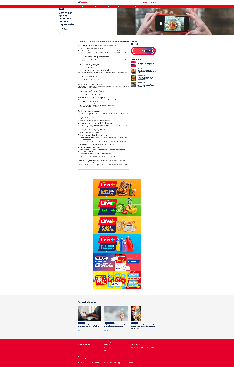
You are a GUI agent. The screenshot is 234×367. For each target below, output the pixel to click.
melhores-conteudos (141, 61)
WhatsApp (109, 45)
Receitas (138, 68)
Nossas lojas (106, 345)
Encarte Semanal (107, 347)
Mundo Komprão (108, 342)
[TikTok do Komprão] (82, 358)
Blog (105, 350)
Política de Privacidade (136, 342)
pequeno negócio (115, 113)
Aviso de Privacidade (135, 344)
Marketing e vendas (61, 9)
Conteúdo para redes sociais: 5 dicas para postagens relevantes (98, 165)
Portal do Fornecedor (108, 348)
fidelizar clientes (87, 139)
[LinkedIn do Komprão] (85, 358)
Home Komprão (107, 344)
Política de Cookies (135, 345)
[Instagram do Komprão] (80, 358)
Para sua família (140, 75)
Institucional (81, 342)
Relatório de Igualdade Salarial (84, 344)
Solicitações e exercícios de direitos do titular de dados (142, 347)
